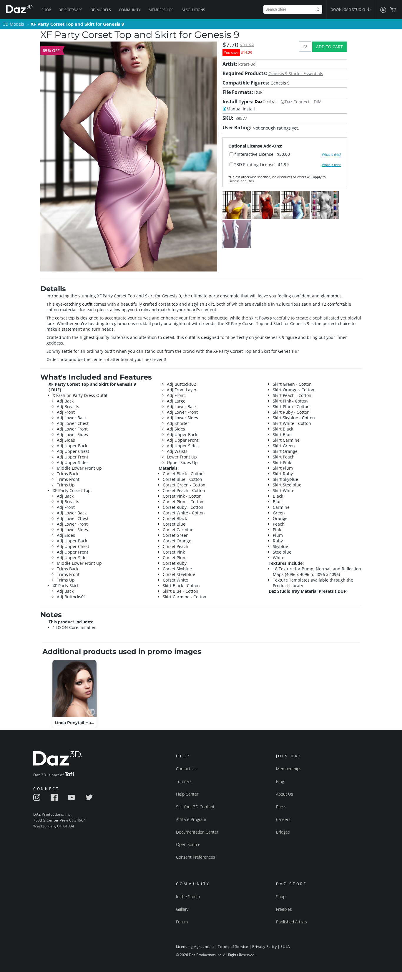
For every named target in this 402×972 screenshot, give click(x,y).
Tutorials (184, 781)
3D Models (101, 9)
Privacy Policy (264, 946)
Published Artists (291, 922)
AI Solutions (193, 9)
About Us (284, 794)
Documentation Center (197, 832)
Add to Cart (329, 46)
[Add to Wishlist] (305, 47)
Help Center (187, 794)
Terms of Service (233, 946)
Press (281, 806)
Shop (46, 9)
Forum (182, 922)
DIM (318, 102)
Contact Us (186, 768)
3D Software (71, 9)
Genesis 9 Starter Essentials (295, 73)
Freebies (284, 909)
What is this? (331, 155)
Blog (280, 781)
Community (130, 9)
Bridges (283, 832)
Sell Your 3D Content (195, 806)
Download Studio (348, 9)
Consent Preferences (195, 857)
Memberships (161, 9)
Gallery (182, 909)
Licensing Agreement (195, 946)
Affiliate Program (191, 819)
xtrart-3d (247, 64)
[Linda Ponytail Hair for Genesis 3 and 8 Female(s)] (74, 688)
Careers (283, 819)
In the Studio (188, 896)
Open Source (188, 844)
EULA (285, 946)
